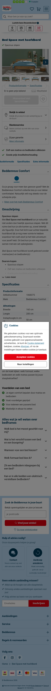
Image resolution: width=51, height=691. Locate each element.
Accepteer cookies (25, 357)
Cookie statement (35, 343)
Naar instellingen (25, 364)
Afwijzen (25, 346)
